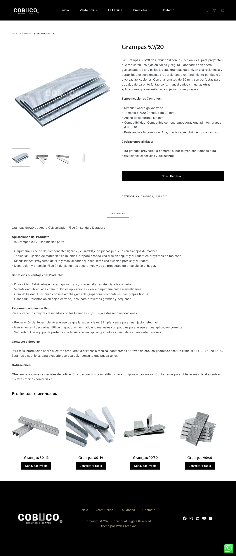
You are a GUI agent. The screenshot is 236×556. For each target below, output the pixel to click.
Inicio (65, 10)
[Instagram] (191, 518)
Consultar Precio (173, 176)
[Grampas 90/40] (199, 426)
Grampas (147, 196)
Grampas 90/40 (199, 458)
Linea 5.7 (161, 196)
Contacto (168, 10)
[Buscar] (206, 10)
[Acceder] (214, 10)
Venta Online (88, 10)
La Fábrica (115, 10)
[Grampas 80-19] (90, 426)
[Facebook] (185, 518)
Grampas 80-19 (90, 458)
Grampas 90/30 (145, 458)
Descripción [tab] (118, 213)
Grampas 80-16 (36, 458)
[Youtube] (204, 518)
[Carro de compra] (222, 10)
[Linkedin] (197, 518)
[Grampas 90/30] (145, 426)
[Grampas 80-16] (36, 426)
